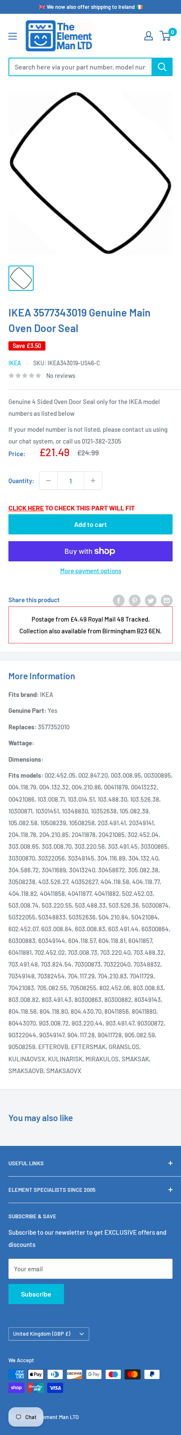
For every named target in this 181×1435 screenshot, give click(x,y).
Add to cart (90, 524)
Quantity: (21, 480)
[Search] (162, 67)
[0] (165, 36)
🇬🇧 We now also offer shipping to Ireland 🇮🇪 (91, 6)
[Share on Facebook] (119, 599)
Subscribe (36, 1294)
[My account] (148, 35)
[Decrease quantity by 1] (48, 480)
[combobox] (80, 67)
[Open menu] (12, 36)
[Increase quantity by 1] (93, 480)
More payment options (90, 570)
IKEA (14, 363)
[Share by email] (167, 599)
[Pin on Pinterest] (135, 599)
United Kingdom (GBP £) (41, 1333)
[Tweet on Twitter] (151, 599)
